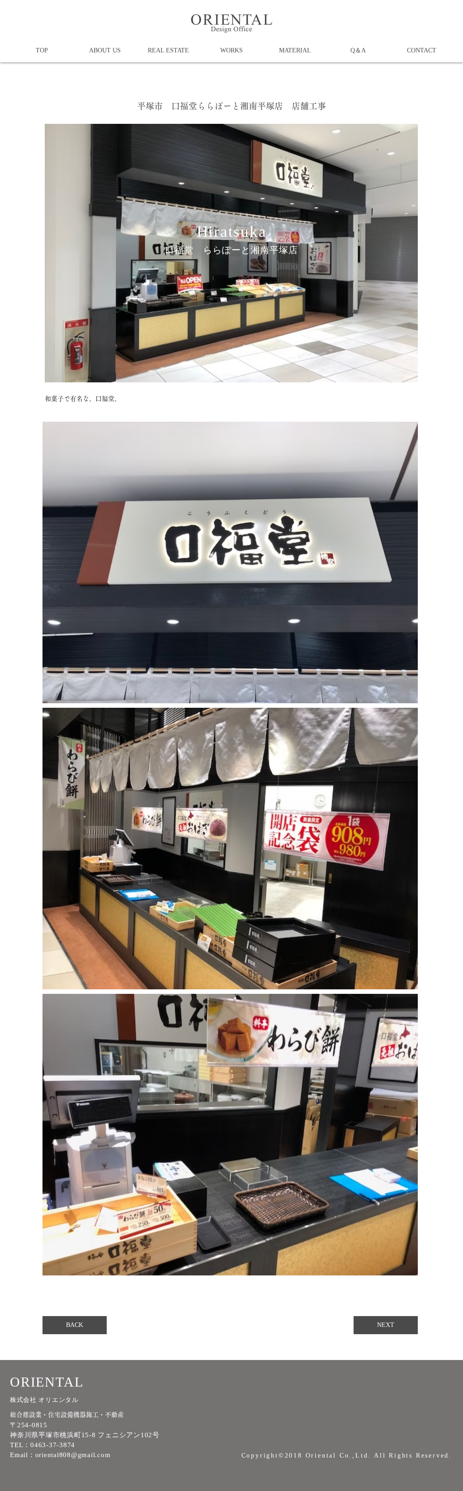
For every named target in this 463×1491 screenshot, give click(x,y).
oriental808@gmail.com (73, 1454)
